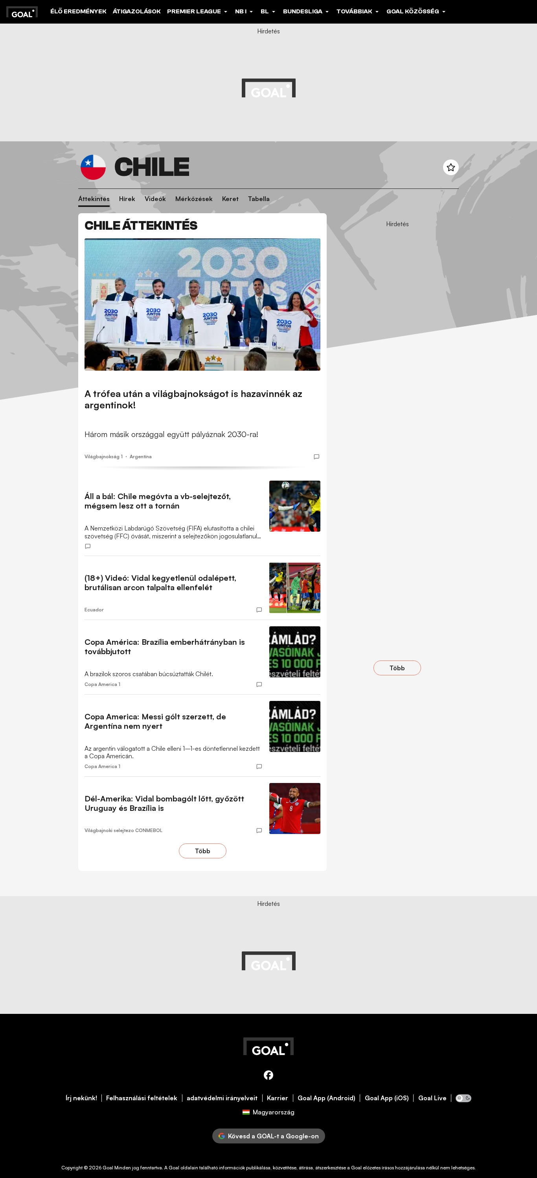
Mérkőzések (194, 199)
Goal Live (432, 1098)
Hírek (127, 199)
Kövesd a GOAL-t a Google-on (273, 1136)
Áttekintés (94, 199)
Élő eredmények (78, 11)
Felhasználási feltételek (141, 1098)
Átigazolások (137, 11)
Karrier (277, 1098)
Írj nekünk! (81, 1098)
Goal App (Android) (326, 1098)
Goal (108, 1168)
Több (202, 851)
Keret (230, 199)
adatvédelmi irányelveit (222, 1098)
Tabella (259, 199)
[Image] (202, 304)
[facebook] (268, 1076)
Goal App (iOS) (387, 1098)
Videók (155, 199)
